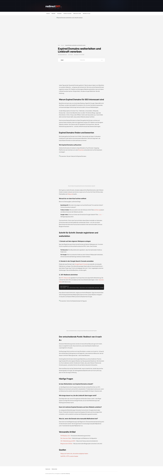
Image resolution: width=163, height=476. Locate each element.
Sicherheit (59, 13)
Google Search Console (81, 264)
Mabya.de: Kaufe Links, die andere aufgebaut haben (74, 453)
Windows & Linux (86, 13)
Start (59, 45)
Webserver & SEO (77, 13)
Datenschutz (54, 469)
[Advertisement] (81, 73)
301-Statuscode (65, 277)
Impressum (47, 469)
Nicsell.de (81, 150)
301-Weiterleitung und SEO (67, 441)
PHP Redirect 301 (65, 435)
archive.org (97, 210)
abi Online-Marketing (66, 473)
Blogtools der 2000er (66, 443)
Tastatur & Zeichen (67, 13)
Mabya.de (70, 194)
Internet (48, 13)
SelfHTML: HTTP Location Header (69, 456)
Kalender (53, 13)
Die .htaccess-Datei (65, 438)
